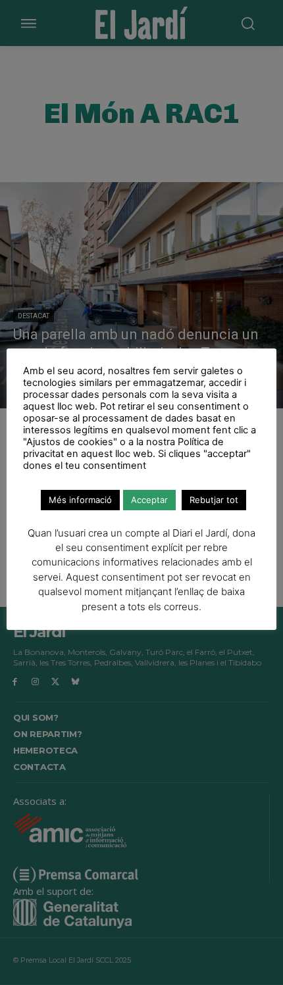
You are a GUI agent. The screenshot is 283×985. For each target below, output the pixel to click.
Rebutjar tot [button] (214, 499)
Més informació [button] (80, 499)
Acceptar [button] (149, 499)
